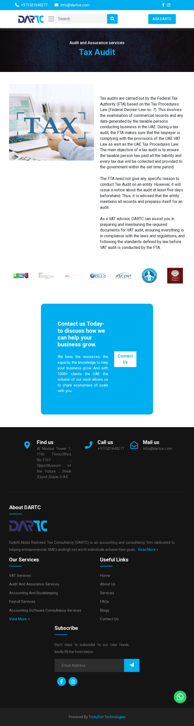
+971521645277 (33, 5)
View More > (19, 619)
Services (107, 593)
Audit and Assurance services (34, 584)
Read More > (147, 550)
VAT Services (20, 575)
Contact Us (125, 359)
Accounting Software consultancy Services (45, 610)
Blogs (104, 610)
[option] (20, 275)
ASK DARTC (162, 19)
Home (105, 575)
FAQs (104, 601)
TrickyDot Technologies (107, 717)
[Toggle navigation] (51, 19)
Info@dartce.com (74, 5)
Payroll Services (22, 601)
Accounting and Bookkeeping (33, 593)
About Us (107, 584)
